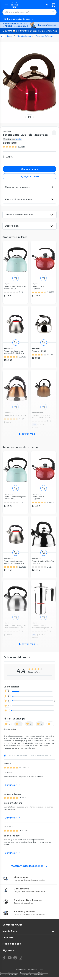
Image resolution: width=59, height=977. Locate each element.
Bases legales (38, 974)
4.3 (20, 356)
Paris (18, 139)
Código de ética (25, 974)
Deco (9, 36)
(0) (22, 292)
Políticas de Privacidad (8, 974)
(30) (52, 292)
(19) (51, 354)
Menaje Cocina (24, 36)
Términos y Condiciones (9, 973)
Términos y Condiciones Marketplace (34, 973)
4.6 (48, 292)
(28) (23, 146)
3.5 (48, 354)
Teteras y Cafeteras (44, 36)
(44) (24, 356)
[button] (29, 19)
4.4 (19, 146)
